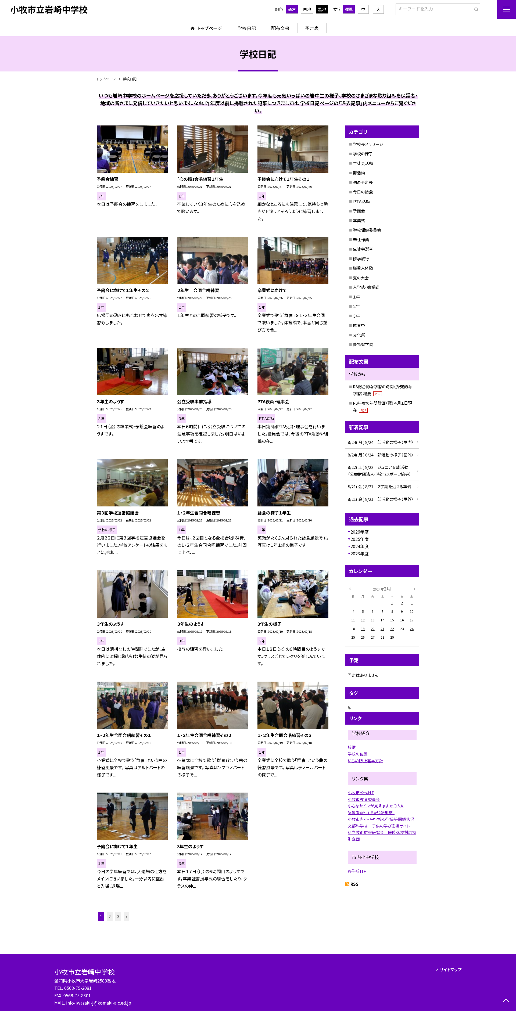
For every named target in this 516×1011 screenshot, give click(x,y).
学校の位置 (358, 754)
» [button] (127, 916)
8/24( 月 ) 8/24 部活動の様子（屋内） (381, 442)
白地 (307, 9)
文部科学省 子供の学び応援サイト (379, 826)
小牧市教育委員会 (364, 799)
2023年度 (359, 553)
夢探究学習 (363, 344)
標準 (349, 9)
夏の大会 (361, 277)
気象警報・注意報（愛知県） (371, 812)
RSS (354, 884)
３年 (356, 316)
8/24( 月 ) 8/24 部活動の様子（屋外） (381, 455)
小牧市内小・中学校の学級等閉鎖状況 (381, 819)
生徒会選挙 (363, 249)
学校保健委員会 (367, 230)
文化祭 (359, 335)
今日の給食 (363, 192)
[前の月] (350, 588)
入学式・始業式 (366, 287)
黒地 (322, 9)
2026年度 (359, 531)
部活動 (359, 172)
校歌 (352, 747)
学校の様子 (363, 153)
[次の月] (414, 588)
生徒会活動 (363, 163)
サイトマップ (450, 969)
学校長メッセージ (368, 144)
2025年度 (359, 539)
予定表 (312, 28)
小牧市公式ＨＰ (361, 792)
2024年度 (359, 546)
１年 (356, 297)
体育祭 (359, 325)
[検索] (475, 8)
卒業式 (359, 220)
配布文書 (280, 28)
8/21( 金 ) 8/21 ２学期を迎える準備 (379, 486)
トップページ (209, 28)
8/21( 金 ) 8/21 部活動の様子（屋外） (381, 499)
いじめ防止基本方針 (365, 760)
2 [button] (110, 916)
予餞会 (359, 211)
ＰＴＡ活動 (361, 201)
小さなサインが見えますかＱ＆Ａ (376, 805)
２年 (356, 306)
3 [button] (118, 916)
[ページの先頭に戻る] (506, 1001)
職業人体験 (363, 268)
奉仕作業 (361, 239)
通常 (292, 9)
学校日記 (247, 28)
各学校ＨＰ (357, 871)
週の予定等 (363, 182)
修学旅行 (361, 258)
